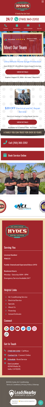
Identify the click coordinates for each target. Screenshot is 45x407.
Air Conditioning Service (18, 297)
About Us (12, 307)
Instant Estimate (14, 314)
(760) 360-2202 (29, 19)
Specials (11, 304)
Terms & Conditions (13, 384)
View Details (22, 72)
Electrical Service (15, 300)
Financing (12, 311)
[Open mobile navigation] (42, 1)
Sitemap (36, 384)
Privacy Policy (27, 384)
